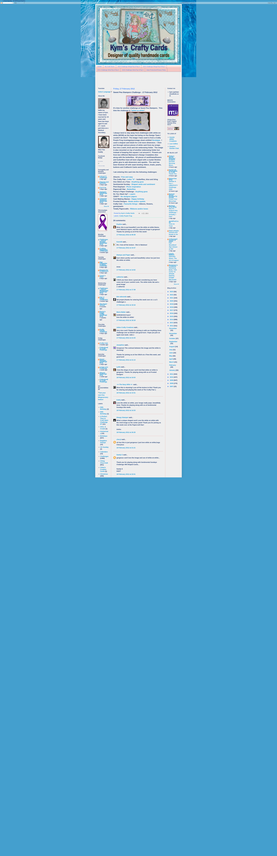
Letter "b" (131, 179)
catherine (119, 277)
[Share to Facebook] (146, 213)
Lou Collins (173, 144)
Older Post (159, 692)
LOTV (102, 614)
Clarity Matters (171, 254)
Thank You (173, 174)
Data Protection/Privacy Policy (156, 70)
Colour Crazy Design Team (102, 481)
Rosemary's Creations (173, 265)
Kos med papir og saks (125, 567)
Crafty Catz (104, 343)
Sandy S (119, 455)
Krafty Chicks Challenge (103, 331)
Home (138, 692)
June (171, 353)
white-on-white (138, 110)
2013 (172, 323)
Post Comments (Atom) (132, 696)
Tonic (102, 776)
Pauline (119, 224)
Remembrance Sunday (104, 682)
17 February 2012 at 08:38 (125, 235)
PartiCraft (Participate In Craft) (173, 171)
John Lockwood (104, 601)
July (171, 350)
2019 (172, 304)
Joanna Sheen (103, 596)
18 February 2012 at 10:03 (125, 377)
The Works (104, 767)
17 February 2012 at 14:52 (125, 270)
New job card (103, 650)
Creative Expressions (104, 513)
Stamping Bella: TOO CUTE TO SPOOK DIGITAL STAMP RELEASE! (173, 274)
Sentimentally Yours (104, 693)
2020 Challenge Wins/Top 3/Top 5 (132, 70)
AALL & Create (103, 428)
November (173, 333)
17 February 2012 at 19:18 (125, 320)
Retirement (104, 687)
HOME (99, 66)
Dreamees (104, 527)
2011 (172, 374)
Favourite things (130, 204)
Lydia (118, 367)
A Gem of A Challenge (104, 367)
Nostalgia (156, 140)
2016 (172, 313)
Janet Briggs (102, 591)
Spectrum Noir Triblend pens (103, 714)
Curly (118, 606)
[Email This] (142, 213)
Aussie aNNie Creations (173, 139)
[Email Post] (139, 213)
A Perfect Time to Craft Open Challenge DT (104, 420)
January (172, 370)
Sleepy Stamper (122, 417)
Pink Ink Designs (103, 663)
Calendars (104, 452)
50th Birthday (103, 408)
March (171, 362)
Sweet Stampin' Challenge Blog (103, 361)
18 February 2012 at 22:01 (125, 474)
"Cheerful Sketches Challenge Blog (103, 200)
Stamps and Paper (123, 255)
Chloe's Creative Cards (103, 469)
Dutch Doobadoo (104, 532)
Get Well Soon (103, 551)
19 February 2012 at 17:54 (125, 540)
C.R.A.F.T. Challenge (103, 176)
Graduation (104, 561)
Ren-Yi (118, 646)
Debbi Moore (102, 518)
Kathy (118, 400)
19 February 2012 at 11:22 (125, 522)
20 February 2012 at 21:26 (125, 639)
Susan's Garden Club (174, 147)
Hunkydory (104, 575)
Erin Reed (120, 661)
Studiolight (104, 729)
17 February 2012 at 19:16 (125, 305)
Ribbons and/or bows (139, 209)
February (172, 365)
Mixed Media (102, 626)
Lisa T (118, 591)
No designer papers (129, 196)
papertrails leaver (122, 481)
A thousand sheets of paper (173, 240)
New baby (103, 639)
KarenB (119, 242)
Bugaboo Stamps (103, 441)
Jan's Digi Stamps (103, 587)
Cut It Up (103, 188)
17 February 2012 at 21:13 (125, 360)
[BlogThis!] (143, 213)
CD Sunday (104, 447)
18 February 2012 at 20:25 (125, 432)
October (172, 338)
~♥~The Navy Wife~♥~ (124, 384)
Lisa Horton (104, 621)
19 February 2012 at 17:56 (125, 560)
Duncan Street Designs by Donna (173, 195)
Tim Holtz (103, 772)
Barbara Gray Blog (172, 206)
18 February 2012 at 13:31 (125, 393)
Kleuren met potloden (104, 182)
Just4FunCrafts (173, 221)
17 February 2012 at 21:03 (125, 338)
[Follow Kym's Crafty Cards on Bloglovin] (104, 811)
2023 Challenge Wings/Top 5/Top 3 (129, 66)
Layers (132, 194)
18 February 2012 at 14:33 (125, 410)
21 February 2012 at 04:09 (125, 654)
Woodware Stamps (104, 798)
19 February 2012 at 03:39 (125, 492)
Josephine (120, 345)
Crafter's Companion (104, 488)
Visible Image (102, 789)
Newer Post (118, 692)
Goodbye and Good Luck (103, 556)
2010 (172, 377)
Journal (103, 611)
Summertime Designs (104, 735)
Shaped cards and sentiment (143, 184)
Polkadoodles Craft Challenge (104, 349)
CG (117, 514)
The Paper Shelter (103, 304)
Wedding (103, 793)
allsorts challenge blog (103, 374)
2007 (172, 386)
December (173, 328)
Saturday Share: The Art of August (174, 258)
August (172, 346)
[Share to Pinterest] (147, 213)
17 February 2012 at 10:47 (125, 248)
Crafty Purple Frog (125, 216)
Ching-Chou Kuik (104, 462)
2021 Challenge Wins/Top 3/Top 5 (108, 70)
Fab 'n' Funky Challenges (104, 298)
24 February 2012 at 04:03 (125, 683)
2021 (172, 298)
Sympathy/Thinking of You (104, 749)
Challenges (104, 456)
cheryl (118, 439)
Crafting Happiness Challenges (104, 250)
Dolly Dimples (103, 523)
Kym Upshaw (100, 161)
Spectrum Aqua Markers (103, 707)
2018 (172, 307)
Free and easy (127, 177)
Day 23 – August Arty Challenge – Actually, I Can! (173, 212)
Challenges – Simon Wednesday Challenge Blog (104, 290)
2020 (172, 301)
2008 (172, 383)
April (171, 359)
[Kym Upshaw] (98, 163)
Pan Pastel (104, 653)
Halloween (104, 566)
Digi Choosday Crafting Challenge (103, 264)
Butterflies (131, 189)
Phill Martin (104, 658)
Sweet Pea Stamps (104, 741)
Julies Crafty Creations (125, 327)
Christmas (104, 474)
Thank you (104, 758)
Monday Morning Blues (172, 163)
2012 (172, 326)
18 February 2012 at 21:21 (125, 448)
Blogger (159, 839)
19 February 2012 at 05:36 (125, 507)
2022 (172, 295)
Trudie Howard (103, 780)
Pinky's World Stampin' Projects (172, 157)
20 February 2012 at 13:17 (125, 584)
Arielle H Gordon (122, 499)
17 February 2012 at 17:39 (125, 290)
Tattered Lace (103, 754)
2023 (172, 292)
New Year (103, 635)
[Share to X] (145, 213)
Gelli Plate (104, 545)
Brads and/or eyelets (136, 201)
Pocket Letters (102, 668)
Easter (102, 538)
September (173, 341)
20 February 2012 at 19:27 (125, 599)
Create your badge (101, 165)
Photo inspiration (133, 187)
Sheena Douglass (103, 699)
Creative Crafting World (103, 506)
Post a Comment (121, 688)
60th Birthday (103, 413)
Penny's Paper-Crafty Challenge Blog (103, 314)
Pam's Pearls (174, 231)
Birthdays (103, 436)
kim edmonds (121, 297)
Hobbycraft (104, 570)
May (171, 356)
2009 (172, 380)
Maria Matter (121, 312)
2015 (172, 316)
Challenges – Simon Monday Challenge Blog (104, 242)
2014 (172, 319)
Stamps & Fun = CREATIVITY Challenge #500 (173, 185)
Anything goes (138, 182)
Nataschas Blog (173, 179)
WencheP (120, 529)
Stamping (103, 725)
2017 (172, 310)
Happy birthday (138, 199)
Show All (106, 206)
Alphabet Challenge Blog (103, 193)
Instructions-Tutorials (104, 580)
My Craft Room (110, 66)
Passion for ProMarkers (104, 270)
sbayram (142, 839)
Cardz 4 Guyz (102, 276)
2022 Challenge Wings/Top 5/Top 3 (154, 66)
